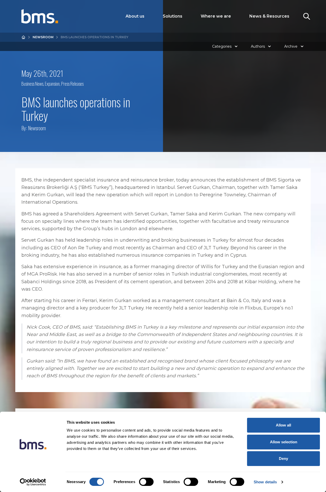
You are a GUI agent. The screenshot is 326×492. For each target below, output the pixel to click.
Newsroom (43, 37)
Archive (290, 46)
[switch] (146, 482)
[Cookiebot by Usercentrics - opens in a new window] (33, 482)
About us (135, 16)
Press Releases (72, 83)
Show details (265, 482)
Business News (32, 83)
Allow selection (283, 442)
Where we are (216, 16)
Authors (258, 46)
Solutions (172, 16)
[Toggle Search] (307, 16)
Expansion (52, 83)
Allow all (283, 425)
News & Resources (269, 16)
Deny (283, 458)
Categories (222, 46)
